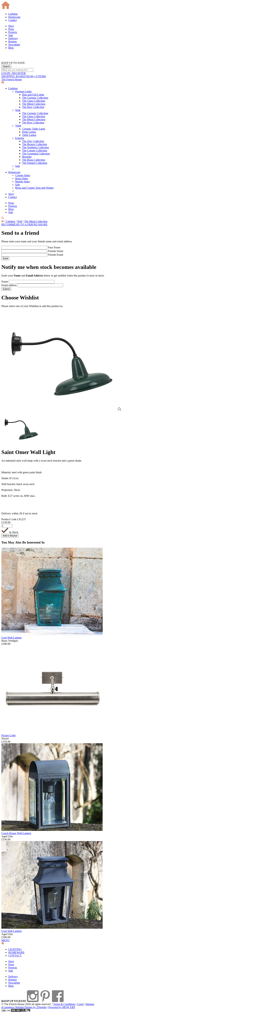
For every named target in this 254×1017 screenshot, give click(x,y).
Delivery (13, 38)
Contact (12, 20)
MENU (5, 940)
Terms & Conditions (64, 1004)
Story (11, 25)
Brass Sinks (21, 178)
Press (11, 29)
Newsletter (14, 44)
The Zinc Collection (33, 141)
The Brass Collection (33, 159)
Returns (12, 41)
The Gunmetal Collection (36, 153)
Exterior (19, 138)
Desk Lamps (29, 131)
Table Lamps (29, 135)
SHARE (43, 224)
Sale (10, 35)
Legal (80, 1004)
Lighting (13, 13)
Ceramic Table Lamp (33, 128)
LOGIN (13, 73)
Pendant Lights (23, 91)
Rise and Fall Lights (33, 94)
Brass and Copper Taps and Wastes (34, 187)
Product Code (8, 519)
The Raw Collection (33, 107)
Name (4, 281)
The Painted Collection (34, 162)
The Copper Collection (34, 150)
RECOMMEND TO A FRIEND (19, 224)
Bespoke (27, 156)
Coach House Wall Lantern (16, 833)
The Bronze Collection (34, 144)
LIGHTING (15, 949)
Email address (9, 285)
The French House (11, 79)
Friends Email (55, 254)
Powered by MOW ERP (61, 1007)
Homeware (14, 17)
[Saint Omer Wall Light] (59, 409)
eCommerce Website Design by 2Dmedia (23, 1007)
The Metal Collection (33, 103)
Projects (12, 32)
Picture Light (8, 735)
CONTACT (15, 955)
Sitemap (89, 1004)
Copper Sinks (22, 175)
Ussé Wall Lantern (11, 637)
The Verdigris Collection (35, 147)
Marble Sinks (22, 181)
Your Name (54, 247)
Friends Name (55, 251)
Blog (11, 47)
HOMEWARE (16, 952)
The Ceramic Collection (35, 97)
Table (18, 125)
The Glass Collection (33, 100)
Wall (17, 110)
